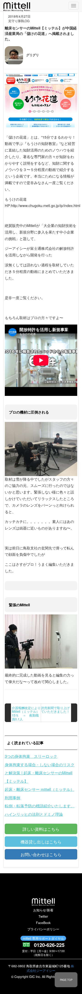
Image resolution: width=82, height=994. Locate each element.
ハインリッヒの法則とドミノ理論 (34, 814)
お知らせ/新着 (43, 910)
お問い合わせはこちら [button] (41, 854)
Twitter (43, 916)
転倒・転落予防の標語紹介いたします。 (39, 806)
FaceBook (43, 922)
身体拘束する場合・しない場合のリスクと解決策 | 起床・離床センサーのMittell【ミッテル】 (39, 773)
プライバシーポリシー (43, 929)
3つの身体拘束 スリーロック (31, 756)
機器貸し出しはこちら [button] (41, 842)
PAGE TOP (66, 980)
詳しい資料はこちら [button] (41, 829)
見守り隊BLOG (19, 21)
